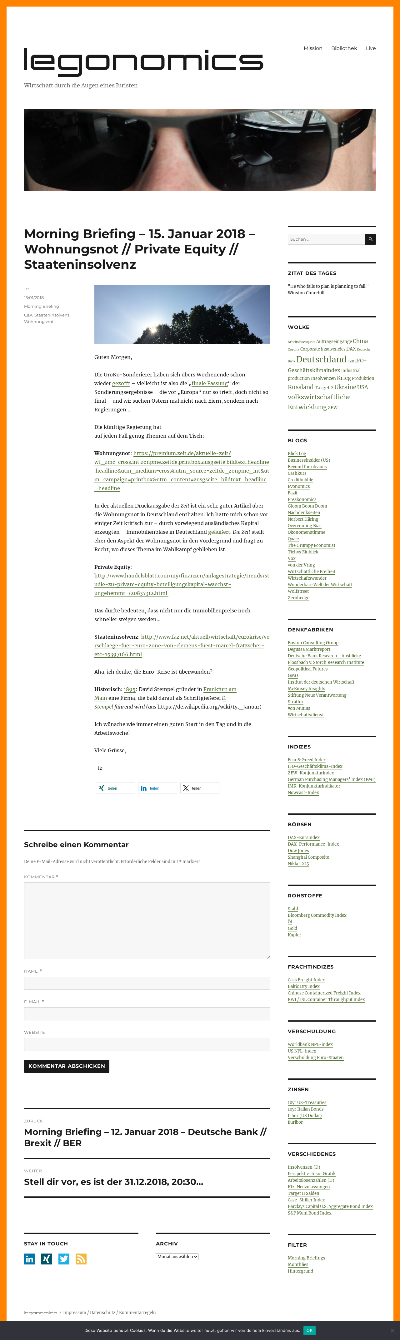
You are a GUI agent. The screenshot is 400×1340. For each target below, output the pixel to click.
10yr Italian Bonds (306, 1109)
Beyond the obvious (307, 466)
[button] (115, 788)
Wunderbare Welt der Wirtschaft (320, 584)
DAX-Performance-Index (313, 844)
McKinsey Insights (306, 688)
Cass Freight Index (306, 980)
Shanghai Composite (308, 857)
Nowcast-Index (303, 792)
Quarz (293, 539)
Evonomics (299, 486)
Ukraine (345, 387)
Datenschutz (102, 1312)
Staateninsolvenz (52, 314)
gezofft (121, 383)
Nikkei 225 (298, 863)
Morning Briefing (41, 306)
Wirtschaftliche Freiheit (311, 571)
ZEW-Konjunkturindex (311, 773)
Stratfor (295, 701)
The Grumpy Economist (311, 545)
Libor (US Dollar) (305, 1115)
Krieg (344, 378)
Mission (313, 48)
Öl (290, 922)
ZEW (333, 407)
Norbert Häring (303, 519)
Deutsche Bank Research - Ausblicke (324, 656)
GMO (293, 675)
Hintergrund (300, 1271)
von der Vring (301, 565)
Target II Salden (303, 1193)
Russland (301, 387)
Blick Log (297, 453)
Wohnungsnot (38, 321)
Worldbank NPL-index (310, 1044)
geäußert (219, 532)
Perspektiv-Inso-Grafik (312, 1173)
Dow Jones (298, 850)
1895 (130, 689)
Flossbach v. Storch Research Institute (326, 662)
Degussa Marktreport (309, 649)
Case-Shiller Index (306, 1200)
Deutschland (321, 359)
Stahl (293, 908)
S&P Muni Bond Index (310, 1213)
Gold (292, 928)
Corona (293, 349)
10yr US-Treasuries (307, 1102)
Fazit (293, 493)
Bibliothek (344, 48)
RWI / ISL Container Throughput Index (326, 999)
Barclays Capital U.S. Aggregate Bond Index (330, 1206)
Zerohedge (298, 598)
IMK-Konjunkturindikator (314, 786)
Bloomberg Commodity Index (317, 915)
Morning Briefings (306, 1258)
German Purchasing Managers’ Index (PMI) (332, 779)
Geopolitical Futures (308, 669)
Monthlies (298, 1264)
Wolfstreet (298, 591)
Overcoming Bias (305, 525)
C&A (28, 314)
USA (362, 387)
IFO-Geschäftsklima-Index (315, 766)
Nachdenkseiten (304, 512)
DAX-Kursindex (304, 837)
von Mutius (299, 708)
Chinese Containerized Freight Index (324, 993)
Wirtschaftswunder (307, 578)
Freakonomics (302, 499)
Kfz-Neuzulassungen (309, 1187)
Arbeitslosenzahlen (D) (311, 1180)
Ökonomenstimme (306, 532)
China (360, 341)
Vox (292, 558)
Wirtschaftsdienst (306, 715)
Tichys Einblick (303, 552)
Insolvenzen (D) (304, 1167)
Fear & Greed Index (307, 760)
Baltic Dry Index (304, 986)
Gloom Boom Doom (307, 506)
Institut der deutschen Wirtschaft (321, 682)
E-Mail (34, 1001)
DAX (351, 349)
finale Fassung (210, 383)
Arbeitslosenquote (301, 342)
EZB (351, 361)
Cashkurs (297, 473)
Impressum (74, 1312)
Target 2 (324, 387)
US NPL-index (302, 1051)
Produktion (363, 378)
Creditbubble (300, 480)
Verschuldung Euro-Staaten (316, 1057)
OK (309, 1330)
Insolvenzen (323, 378)
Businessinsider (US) (309, 460)
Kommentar (41, 877)
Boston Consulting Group (313, 642)
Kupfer (294, 935)
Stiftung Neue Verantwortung (317, 695)
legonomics (145, 59)
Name (33, 971)
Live (371, 48)
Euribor (295, 1122)
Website (34, 1032)
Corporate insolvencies (322, 348)
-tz (26, 288)
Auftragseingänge (334, 341)
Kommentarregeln (137, 1312)
